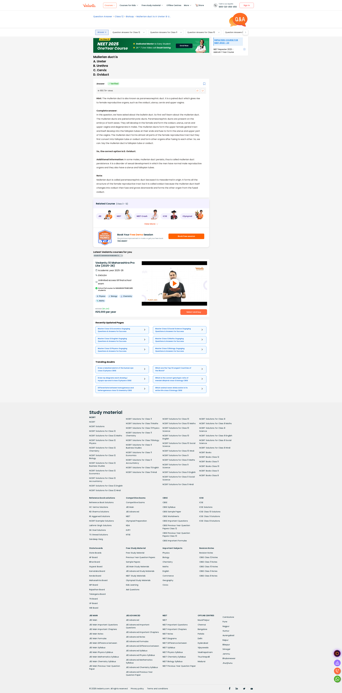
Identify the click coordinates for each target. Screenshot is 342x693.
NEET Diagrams (170, 638)
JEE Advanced (132, 511)
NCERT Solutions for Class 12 (102, 431)
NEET (128, 516)
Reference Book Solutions (101, 502)
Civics (165, 585)
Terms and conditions (157, 688)
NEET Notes (168, 633)
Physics (166, 552)
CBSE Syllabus (169, 507)
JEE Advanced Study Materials (140, 571)
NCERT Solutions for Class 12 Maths (105, 435)
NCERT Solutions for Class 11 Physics (142, 428)
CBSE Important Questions (175, 521)
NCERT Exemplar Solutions (101, 521)
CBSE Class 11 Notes (208, 562)
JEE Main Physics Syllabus (101, 652)
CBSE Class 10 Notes (208, 566)
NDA (128, 525)
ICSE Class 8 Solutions (209, 521)
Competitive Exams (135, 502)
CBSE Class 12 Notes (208, 557)
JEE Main (130, 507)
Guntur (226, 631)
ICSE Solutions (206, 507)
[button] (104, 216)
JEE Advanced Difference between (142, 646)
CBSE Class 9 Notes (208, 571)
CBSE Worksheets (171, 516)
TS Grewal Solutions (98, 534)
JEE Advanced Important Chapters (142, 632)
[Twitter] (244, 688)
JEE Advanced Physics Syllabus (140, 655)
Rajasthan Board (97, 589)
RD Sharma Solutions (99, 511)
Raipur (225, 640)
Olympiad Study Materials (138, 580)
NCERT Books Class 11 (209, 461)
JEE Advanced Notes (135, 637)
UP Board (93, 603)
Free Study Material (135, 552)
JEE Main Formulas (97, 638)
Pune (225, 621)
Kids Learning (132, 585)
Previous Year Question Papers (140, 557)
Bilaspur (226, 644)
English (166, 571)
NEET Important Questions (175, 624)
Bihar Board (94, 562)
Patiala (201, 633)
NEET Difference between (175, 643)
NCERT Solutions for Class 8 (212, 419)
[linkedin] (237, 688)
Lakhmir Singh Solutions (100, 525)
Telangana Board (97, 594)
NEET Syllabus (169, 647)
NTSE (128, 534)
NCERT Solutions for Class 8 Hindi (214, 447)
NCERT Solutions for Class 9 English (179, 472)
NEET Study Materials (136, 575)
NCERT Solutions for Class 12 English (106, 485)
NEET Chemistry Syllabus (174, 656)
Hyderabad (203, 643)
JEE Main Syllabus (97, 647)
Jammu (226, 654)
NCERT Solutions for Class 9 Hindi (178, 484)
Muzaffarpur (203, 620)
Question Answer (102, 17)
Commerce (168, 575)
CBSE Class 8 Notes (208, 575)
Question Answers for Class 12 (126, 32)
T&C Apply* (122, 241)
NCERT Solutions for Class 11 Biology (142, 440)
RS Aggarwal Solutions (99, 516)
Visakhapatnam (205, 652)
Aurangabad (228, 635)
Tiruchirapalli (204, 656)
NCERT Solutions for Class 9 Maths (179, 460)
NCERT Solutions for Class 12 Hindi (105, 490)
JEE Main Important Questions (103, 624)
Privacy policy (137, 688)
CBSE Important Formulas (175, 540)
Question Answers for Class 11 (163, 32)
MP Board (93, 585)
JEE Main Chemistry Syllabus (102, 661)
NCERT (92, 422)
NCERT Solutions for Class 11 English (142, 467)
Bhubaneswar (229, 658)
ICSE (201, 502)
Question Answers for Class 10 (201, 32)
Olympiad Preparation (136, 521)
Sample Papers (133, 562)
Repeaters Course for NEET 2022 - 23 (226, 41)
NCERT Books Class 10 (209, 466)
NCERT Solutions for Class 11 (139, 419)
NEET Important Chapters (175, 629)
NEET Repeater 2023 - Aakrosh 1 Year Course (223, 50)
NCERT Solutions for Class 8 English (215, 435)
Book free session (186, 236)
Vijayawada (203, 647)
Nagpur (226, 626)
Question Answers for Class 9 (238, 32)
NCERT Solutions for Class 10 (176, 419)
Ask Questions (132, 589)
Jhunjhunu (228, 663)
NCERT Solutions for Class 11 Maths (142, 423)
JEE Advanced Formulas (137, 641)
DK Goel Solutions (97, 530)
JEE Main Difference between (103, 643)
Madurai (201, 661)
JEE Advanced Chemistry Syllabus (142, 667)
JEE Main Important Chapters (103, 629)
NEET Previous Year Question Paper (179, 666)
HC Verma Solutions (98, 507)
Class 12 (119, 17)
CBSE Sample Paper (172, 511)
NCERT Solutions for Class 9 (176, 455)
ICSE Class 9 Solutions (209, 516)
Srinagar (226, 649)
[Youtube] (252, 688)
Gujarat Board (95, 566)
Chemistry (168, 562)
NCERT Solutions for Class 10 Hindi (178, 451)
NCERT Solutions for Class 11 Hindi (141, 472)
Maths (165, 566)
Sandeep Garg (96, 539)
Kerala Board (95, 575)
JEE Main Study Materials (137, 566)
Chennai (202, 624)
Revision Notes (206, 552)
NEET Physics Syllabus (173, 652)
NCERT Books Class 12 (209, 457)
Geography (168, 580)
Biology (130, 17)
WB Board (93, 608)
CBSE (165, 502)
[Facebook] (229, 689)
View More (149, 223)
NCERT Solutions (96, 426)
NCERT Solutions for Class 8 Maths (215, 423)
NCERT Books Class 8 (209, 475)
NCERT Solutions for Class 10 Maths (179, 423)
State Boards (95, 552)
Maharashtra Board (98, 580)
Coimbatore (228, 617)
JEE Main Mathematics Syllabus (104, 656)
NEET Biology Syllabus (172, 661)
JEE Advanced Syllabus (136, 650)
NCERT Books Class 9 (209, 470)
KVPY (128, 530)
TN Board (93, 598)
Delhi (200, 638)
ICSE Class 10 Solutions (210, 511)
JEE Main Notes (96, 633)
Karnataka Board (97, 571)
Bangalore (202, 629)
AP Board (93, 557)
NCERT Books (205, 452)
